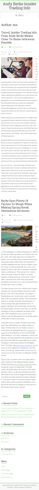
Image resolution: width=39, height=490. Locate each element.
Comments (7, 474)
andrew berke (19, 220)
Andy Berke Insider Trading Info (19, 5)
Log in (3, 466)
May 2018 (4, 438)
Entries (5, 470)
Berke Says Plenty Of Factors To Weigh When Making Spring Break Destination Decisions (16, 205)
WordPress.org (6, 477)
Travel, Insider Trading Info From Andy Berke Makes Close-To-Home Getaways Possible (19, 37)
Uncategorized (16, 47)
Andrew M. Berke (28, 220)
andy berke (19, 52)
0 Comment (14, 54)
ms (4, 47)
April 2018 (4, 442)
